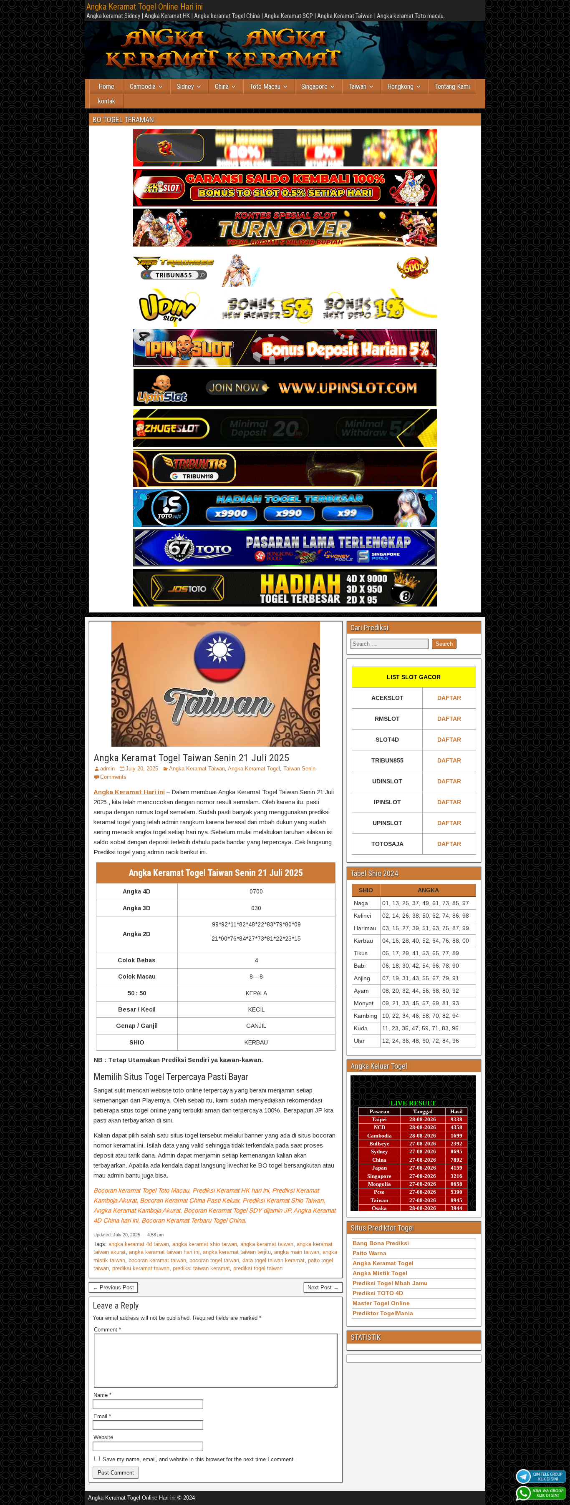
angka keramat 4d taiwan (138, 1244)
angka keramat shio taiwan (204, 1244)
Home (106, 87)
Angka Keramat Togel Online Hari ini (144, 7)
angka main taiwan (296, 1252)
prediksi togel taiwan (257, 1268)
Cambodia (143, 87)
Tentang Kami (452, 87)
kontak (106, 101)
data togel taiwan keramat (273, 1260)
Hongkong (400, 87)
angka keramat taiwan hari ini (164, 1252)
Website (103, 1437)
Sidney (185, 87)
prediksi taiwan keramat (201, 1268)
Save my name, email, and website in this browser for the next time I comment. (199, 1459)
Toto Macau (265, 87)
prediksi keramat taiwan (140, 1268)
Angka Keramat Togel (254, 768)
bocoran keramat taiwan (157, 1260)
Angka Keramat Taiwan (197, 768)
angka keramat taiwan (266, 1244)
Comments (113, 777)
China (222, 87)
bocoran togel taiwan (214, 1260)
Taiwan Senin (299, 768)
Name (102, 1395)
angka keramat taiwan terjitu (237, 1252)
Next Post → (323, 1287)
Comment (107, 1329)
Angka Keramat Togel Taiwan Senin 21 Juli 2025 (191, 758)
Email (102, 1416)
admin (107, 768)
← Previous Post (113, 1287)
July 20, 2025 (142, 768)
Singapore (314, 87)
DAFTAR (449, 698)
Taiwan (357, 87)
